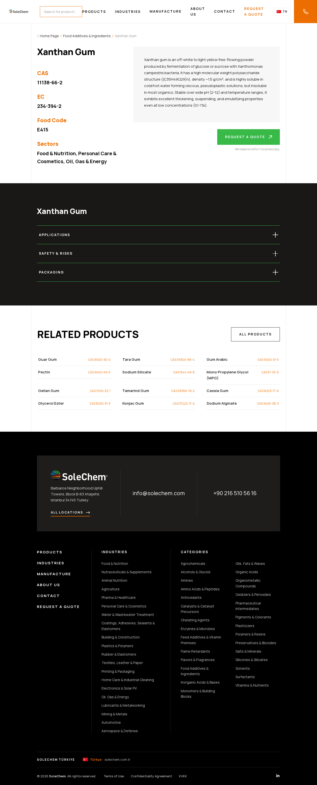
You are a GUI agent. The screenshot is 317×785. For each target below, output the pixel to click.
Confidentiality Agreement (151, 776)
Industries (128, 11)
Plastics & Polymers (117, 645)
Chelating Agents (195, 620)
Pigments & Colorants (253, 617)
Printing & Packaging (118, 671)
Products (94, 11)
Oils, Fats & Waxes (250, 563)
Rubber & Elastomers (119, 654)
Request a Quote (254, 11)
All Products (255, 334)
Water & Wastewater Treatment (128, 614)
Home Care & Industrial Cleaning (128, 679)
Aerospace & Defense (120, 730)
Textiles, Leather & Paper (122, 662)
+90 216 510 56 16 (235, 493)
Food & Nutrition (56, 153)
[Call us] (305, 11)
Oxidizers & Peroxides (253, 594)
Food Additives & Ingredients (87, 35)
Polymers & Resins (250, 634)
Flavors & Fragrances (198, 659)
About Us (197, 11)
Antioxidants (191, 597)
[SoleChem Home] (19, 11)
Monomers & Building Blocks (198, 694)
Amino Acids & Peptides (200, 589)
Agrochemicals (193, 563)
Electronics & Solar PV (119, 688)
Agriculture (111, 589)
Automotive (111, 722)
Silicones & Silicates (252, 659)
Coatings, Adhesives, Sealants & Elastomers (128, 626)
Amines (187, 580)
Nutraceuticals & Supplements (127, 572)
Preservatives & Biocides (256, 642)
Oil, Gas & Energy (86, 161)
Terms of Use (114, 776)
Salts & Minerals (248, 651)
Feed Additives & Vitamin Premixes (201, 640)
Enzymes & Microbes (198, 628)
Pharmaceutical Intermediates (248, 606)
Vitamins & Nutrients (252, 685)
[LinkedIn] (278, 776)
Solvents (243, 668)
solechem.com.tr (110, 759)
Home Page (49, 35)
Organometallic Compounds (248, 583)
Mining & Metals (114, 714)
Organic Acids (247, 572)
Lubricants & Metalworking (123, 705)
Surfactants (245, 676)
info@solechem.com (158, 493)
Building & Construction (121, 637)
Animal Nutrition (114, 580)
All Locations (67, 512)
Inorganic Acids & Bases (200, 682)
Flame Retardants (195, 651)
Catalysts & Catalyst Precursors (197, 609)
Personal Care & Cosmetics (124, 606)
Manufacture (166, 11)
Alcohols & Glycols (196, 572)
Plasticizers (245, 625)
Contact (224, 11)
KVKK (183, 776)
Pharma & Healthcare (119, 597)
